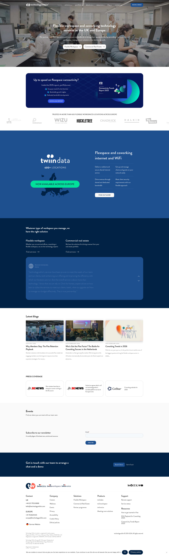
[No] (167, 552)
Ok (125, 552)
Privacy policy (136, 552)
